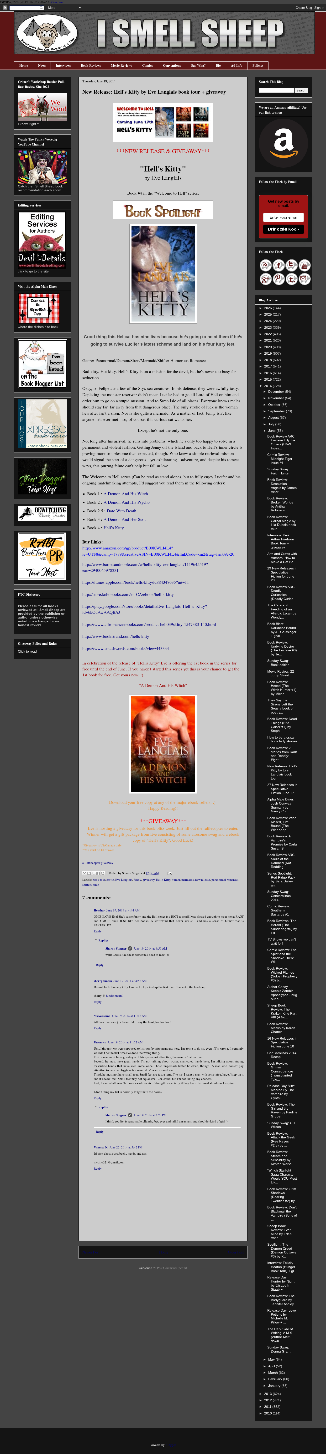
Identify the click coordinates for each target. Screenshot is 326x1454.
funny (137, 879)
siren (96, 884)
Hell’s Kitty (114, 527)
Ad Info (236, 65)
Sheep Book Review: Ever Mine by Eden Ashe (279, 1232)
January (274, 1386)
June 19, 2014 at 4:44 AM (123, 910)
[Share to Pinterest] (102, 873)
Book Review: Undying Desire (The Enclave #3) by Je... (282, 648)
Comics (147, 65)
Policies (257, 65)
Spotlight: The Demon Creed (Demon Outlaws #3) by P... (281, 1250)
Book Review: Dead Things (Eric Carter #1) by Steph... (282, 725)
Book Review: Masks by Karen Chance (281, 1028)
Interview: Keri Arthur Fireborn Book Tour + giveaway (280, 541)
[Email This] (84, 873)
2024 (268, 321)
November (276, 398)
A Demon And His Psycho (127, 502)
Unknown (100, 1042)
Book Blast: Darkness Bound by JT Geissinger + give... (281, 630)
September (277, 411)
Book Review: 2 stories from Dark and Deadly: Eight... (282, 754)
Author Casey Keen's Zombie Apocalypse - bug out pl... (282, 993)
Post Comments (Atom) (172, 1268)
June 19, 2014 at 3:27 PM (150, 1115)
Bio (218, 65)
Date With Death (121, 510)
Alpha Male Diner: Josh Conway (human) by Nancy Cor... (280, 805)
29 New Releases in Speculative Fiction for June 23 (282, 574)
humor (176, 879)
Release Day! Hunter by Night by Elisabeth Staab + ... (280, 1283)
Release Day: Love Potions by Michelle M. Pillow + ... (281, 1316)
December (276, 391)
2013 (268, 1394)
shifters (87, 884)
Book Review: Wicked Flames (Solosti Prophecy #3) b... (282, 974)
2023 (268, 327)
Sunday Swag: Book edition (278, 663)
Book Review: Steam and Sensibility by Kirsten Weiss (279, 1158)
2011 (268, 1407)
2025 (268, 314)
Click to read (27, 651)
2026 (268, 308)
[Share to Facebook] (98, 873)
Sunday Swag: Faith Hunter (278, 471)
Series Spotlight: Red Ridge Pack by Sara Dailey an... (281, 879)
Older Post (236, 1252)
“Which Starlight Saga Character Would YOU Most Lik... (282, 1176)
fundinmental (114, 995)
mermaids (187, 879)
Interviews (63, 65)
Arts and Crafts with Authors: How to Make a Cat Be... (282, 558)
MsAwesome (102, 1015)
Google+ (57, 2)
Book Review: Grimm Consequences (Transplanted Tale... (280, 1071)
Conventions (172, 65)
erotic (110, 879)
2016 (268, 373)
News (42, 65)
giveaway (148, 879)
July (271, 424)
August (274, 417)
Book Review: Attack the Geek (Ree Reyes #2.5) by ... (281, 1139)
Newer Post (91, 1252)
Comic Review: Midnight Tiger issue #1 (279, 459)
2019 (268, 353)
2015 (268, 379)
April (272, 1366)
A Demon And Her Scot (125, 519)
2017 (268, 366)
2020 (268, 347)
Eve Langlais (123, 879)
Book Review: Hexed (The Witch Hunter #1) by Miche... (281, 688)
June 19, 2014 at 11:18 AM (129, 1016)
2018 (268, 360)
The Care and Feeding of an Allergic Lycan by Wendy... (281, 611)
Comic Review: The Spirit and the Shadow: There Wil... (282, 956)
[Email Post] (169, 873)
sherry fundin (103, 980)
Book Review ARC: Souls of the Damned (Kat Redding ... (281, 861)
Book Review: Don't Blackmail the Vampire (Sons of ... (282, 1213)
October (274, 405)
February (275, 1379)
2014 (268, 386)
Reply (98, 931)
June (272, 431)
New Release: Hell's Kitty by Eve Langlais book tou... (282, 772)
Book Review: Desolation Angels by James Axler (282, 485)
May (272, 1359)
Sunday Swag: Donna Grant (278, 1349)
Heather (99, 910)
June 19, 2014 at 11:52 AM (125, 1042)
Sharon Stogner (115, 948)
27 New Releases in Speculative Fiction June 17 (282, 789)
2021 (268, 340)
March (273, 1372)
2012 (268, 1400)
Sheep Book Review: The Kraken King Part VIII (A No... (281, 1011)
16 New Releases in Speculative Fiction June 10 (282, 1042)
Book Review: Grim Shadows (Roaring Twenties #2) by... (282, 1195)
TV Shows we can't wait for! (281, 941)
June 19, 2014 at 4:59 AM (150, 948)
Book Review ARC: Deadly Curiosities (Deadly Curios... (281, 593)
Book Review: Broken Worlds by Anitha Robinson (280, 504)
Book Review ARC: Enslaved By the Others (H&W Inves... (281, 442)
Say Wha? (198, 65)
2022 (268, 334)
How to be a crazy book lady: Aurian (282, 739)
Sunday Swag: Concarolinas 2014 (279, 896)
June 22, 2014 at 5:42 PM (126, 1147)
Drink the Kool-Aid (283, 229)
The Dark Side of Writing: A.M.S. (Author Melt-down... (280, 1335)
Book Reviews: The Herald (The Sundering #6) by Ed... (282, 927)
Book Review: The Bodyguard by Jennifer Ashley (281, 1300)
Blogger (170, 1445)
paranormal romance (224, 879)
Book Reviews (91, 65)
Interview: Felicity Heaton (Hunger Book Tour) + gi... (282, 1267)
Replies (103, 940)
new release (202, 879)
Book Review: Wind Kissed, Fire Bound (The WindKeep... (281, 824)
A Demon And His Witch (126, 493)
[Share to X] (93, 873)
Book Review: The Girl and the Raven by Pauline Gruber (282, 1110)
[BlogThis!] (89, 873)
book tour (99, 879)
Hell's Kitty (163, 879)
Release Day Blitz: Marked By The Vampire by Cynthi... (281, 1092)
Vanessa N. (101, 1147)
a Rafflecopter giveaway (97, 862)
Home (23, 65)
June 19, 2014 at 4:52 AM (130, 981)
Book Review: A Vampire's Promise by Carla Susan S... (282, 842)
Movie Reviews (121, 65)
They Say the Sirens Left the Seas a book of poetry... (280, 706)
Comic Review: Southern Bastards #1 (278, 910)
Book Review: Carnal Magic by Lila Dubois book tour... (281, 523)
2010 (268, 1413)
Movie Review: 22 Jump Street (280, 673)
